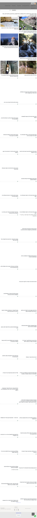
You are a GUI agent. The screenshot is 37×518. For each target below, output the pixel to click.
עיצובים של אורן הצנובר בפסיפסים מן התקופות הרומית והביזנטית (11, 294)
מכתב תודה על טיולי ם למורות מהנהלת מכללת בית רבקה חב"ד (10, 135)
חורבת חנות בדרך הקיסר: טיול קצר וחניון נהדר (28, 281)
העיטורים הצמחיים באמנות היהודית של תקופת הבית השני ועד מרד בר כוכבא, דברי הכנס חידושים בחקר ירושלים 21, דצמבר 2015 (28, 401)
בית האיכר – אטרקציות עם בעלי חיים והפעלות (9, 417)
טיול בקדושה (23, 13)
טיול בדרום (34, 13)
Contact (16, 507)
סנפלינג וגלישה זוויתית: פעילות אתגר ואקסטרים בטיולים (11, 467)
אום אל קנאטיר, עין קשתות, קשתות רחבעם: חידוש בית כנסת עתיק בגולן (10, 311)
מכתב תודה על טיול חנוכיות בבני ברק (11, 102)
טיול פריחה (7, 13)
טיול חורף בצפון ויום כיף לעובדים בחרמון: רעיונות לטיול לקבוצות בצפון (29, 311)
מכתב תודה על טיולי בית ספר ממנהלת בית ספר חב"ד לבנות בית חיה (28, 135)
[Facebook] (14, 509)
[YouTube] (18, 509)
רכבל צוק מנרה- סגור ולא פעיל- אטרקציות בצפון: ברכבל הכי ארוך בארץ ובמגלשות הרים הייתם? (9, 389)
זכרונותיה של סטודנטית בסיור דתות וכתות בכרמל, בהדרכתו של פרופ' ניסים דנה (10, 47)
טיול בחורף (28, 13)
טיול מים (12, 13)
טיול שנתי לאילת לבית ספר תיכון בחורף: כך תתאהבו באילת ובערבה (10, 212)
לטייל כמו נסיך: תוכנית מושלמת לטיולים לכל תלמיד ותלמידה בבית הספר (9, 484)
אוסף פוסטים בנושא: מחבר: (27, 16)
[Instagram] (16, 509)
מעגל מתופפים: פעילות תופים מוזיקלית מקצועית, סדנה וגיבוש (29, 326)
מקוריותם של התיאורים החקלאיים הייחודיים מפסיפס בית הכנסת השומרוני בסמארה (28, 373)
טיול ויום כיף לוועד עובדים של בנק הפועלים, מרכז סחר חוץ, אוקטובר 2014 (28, 92)
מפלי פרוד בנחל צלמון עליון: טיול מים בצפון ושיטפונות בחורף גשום (28, 59)
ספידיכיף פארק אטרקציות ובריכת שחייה (10, 372)
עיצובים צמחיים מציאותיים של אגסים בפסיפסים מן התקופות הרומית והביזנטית (29, 229)
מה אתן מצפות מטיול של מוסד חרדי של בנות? (28, 467)
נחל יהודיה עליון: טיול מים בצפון (31, 75)
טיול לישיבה (17, 13)
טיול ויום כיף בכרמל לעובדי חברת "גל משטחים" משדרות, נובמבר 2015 (30, 341)
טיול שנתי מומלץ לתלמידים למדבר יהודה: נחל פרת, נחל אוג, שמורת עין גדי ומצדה (28, 32)
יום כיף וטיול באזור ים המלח (31, 357)
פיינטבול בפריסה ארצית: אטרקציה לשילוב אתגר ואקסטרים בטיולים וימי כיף (28, 499)
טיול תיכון (32, 14)
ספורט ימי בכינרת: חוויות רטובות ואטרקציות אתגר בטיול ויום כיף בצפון (28, 483)
